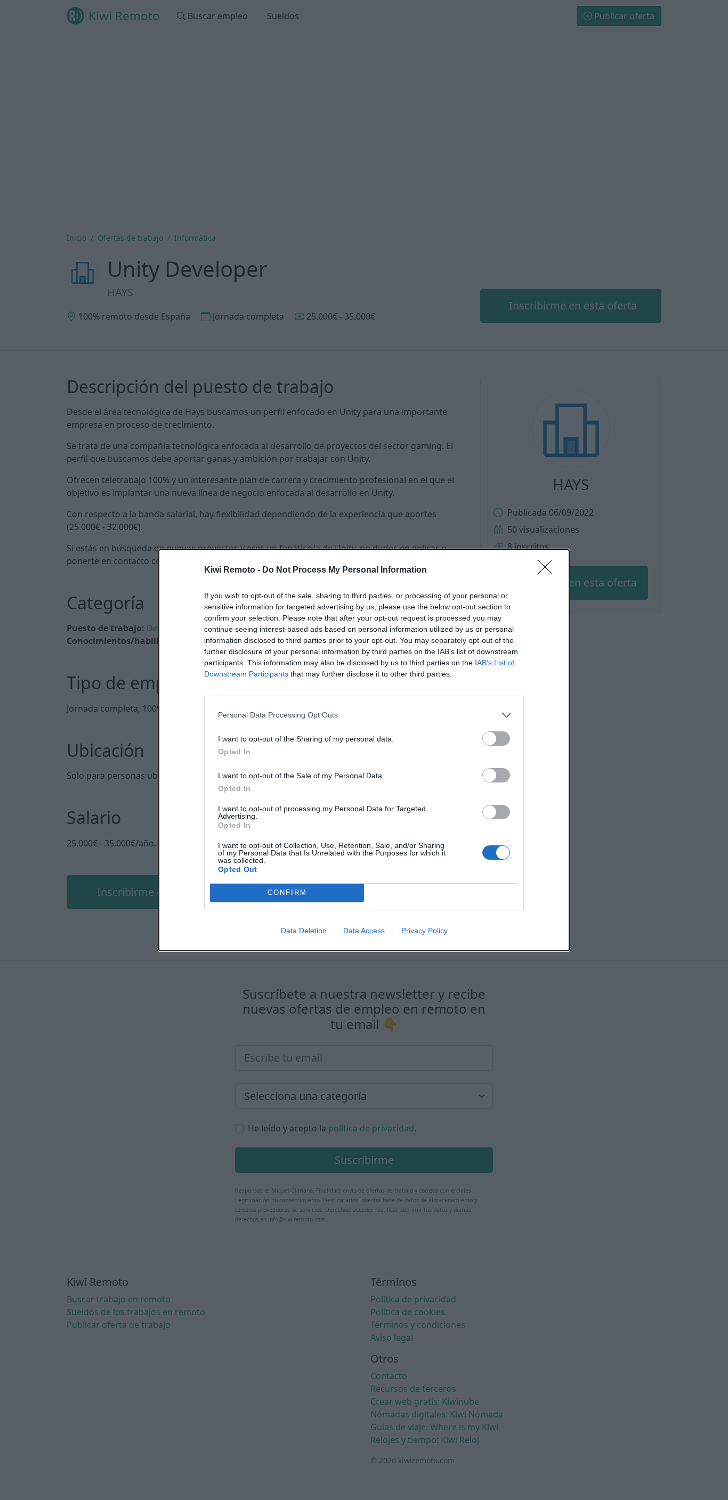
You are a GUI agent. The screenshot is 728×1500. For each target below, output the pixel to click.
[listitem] (364, 715)
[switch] (496, 738)
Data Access (364, 930)
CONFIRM (287, 892)
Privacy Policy (424, 930)
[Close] (548, 570)
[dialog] (364, 750)
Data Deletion (304, 930)
